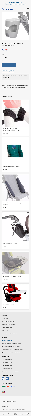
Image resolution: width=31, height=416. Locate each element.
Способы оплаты (7, 359)
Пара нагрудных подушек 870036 (12, 166)
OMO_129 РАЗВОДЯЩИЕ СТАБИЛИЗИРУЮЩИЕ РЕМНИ (11, 129)
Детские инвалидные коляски (11, 346)
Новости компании (7, 327)
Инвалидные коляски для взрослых (12, 349)
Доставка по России (15, 2)
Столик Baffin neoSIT (8, 304)
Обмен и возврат (7, 368)
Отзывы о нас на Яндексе (8, 70)
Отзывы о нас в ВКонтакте (8, 72)
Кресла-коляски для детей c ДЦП (12, 343)
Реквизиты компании (8, 321)
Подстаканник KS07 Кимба (10, 243)
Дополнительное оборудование (11, 352)
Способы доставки (7, 365)
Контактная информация (9, 333)
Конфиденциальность (7, 404)
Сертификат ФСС (7, 362)
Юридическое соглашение (9, 401)
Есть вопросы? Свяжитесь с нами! (15, 4)
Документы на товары (8, 324)
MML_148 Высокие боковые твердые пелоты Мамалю (15, 203)
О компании (5, 318)
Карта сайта (5, 406)
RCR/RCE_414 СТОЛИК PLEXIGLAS (12, 276)
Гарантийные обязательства (10, 371)
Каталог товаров (7, 340)
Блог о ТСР (5, 330)
